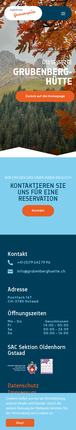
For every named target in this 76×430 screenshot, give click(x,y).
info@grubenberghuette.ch (41, 271)
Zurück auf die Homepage (45, 96)
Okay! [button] (20, 422)
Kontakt (38, 210)
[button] (55, 413)
